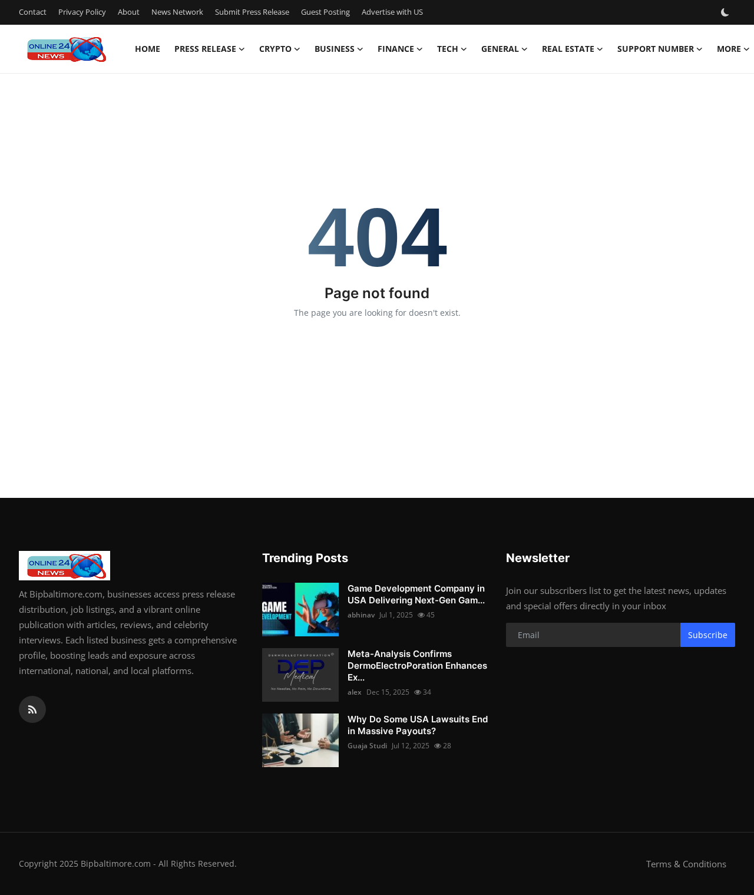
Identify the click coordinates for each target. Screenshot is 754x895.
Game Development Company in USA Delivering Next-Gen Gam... (416, 594)
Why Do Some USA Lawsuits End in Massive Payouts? (418, 725)
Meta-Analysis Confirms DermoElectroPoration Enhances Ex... (417, 665)
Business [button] (335, 48)
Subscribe (707, 634)
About (129, 11)
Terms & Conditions (686, 864)
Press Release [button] (205, 48)
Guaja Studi (367, 746)
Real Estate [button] (568, 48)
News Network (177, 11)
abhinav (361, 615)
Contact (33, 11)
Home (147, 48)
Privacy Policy (82, 11)
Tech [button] (447, 48)
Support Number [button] (655, 48)
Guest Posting (325, 11)
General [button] (500, 48)
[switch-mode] (726, 12)
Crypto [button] (275, 48)
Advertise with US (392, 11)
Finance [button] (396, 48)
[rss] (32, 709)
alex (355, 692)
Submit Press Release (252, 11)
